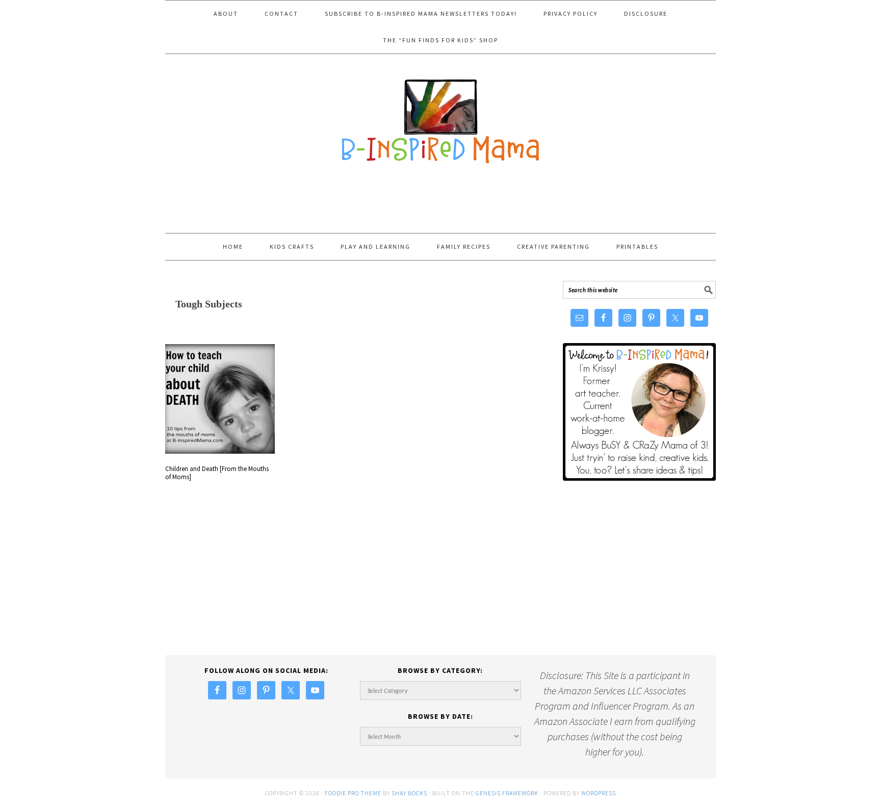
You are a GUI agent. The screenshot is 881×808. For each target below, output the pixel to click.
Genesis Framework (507, 793)
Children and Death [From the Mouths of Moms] (217, 473)
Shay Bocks (409, 793)
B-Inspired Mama (440, 116)
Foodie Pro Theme (353, 793)
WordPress (598, 793)
